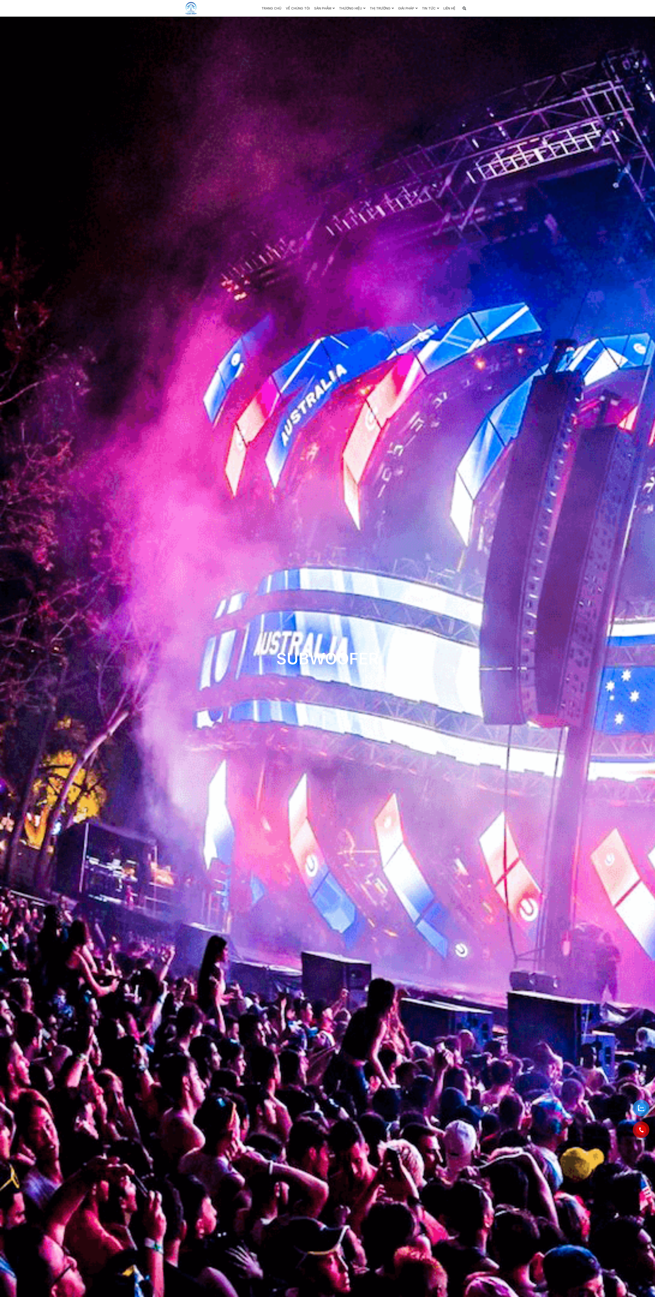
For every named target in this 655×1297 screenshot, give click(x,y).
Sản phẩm (322, 8)
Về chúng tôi (298, 8)
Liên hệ (449, 8)
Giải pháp (406, 8)
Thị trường (380, 8)
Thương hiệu (350, 8)
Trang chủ (271, 8)
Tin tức (429, 8)
